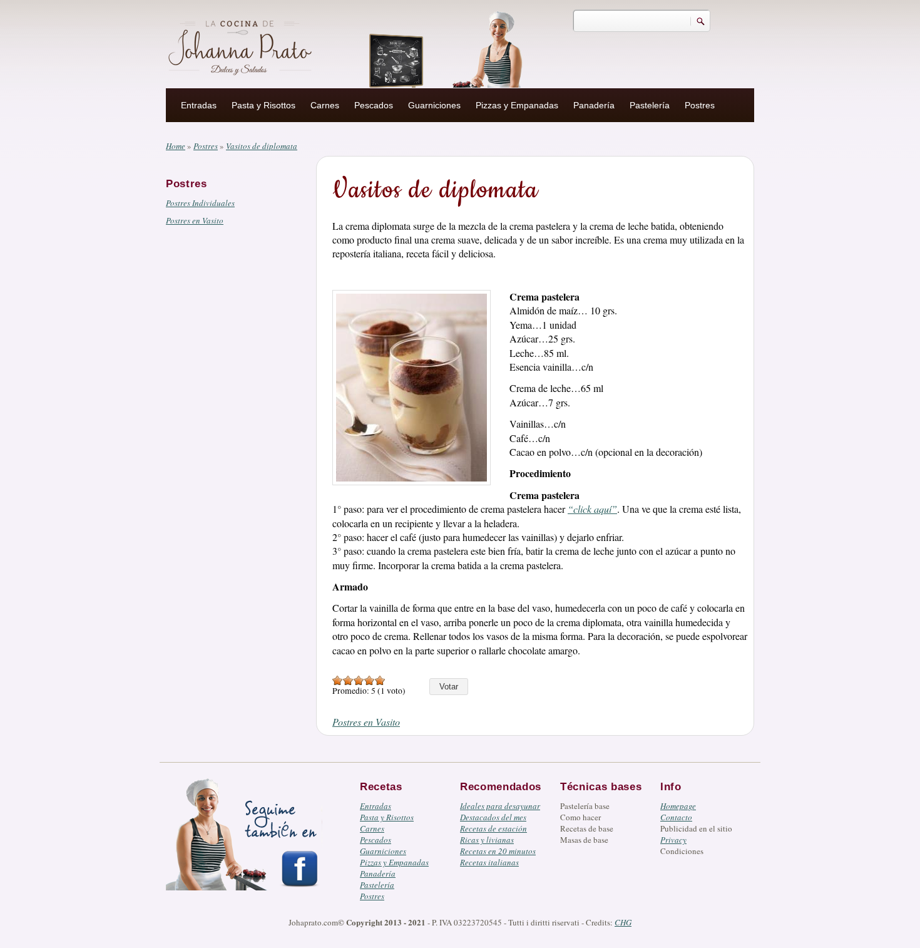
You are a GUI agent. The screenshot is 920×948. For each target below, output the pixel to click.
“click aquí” (592, 508)
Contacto (676, 817)
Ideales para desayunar (500, 805)
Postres (700, 105)
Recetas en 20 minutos (498, 851)
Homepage (678, 805)
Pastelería (650, 105)
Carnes (324, 105)
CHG (623, 922)
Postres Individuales (200, 203)
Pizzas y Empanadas (517, 105)
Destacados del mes (493, 817)
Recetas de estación (493, 828)
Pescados (373, 105)
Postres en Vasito (194, 220)
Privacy (673, 839)
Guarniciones (434, 105)
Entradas (199, 105)
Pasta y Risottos (263, 105)
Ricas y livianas (487, 839)
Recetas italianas (489, 862)
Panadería (594, 105)
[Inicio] (241, 45)
